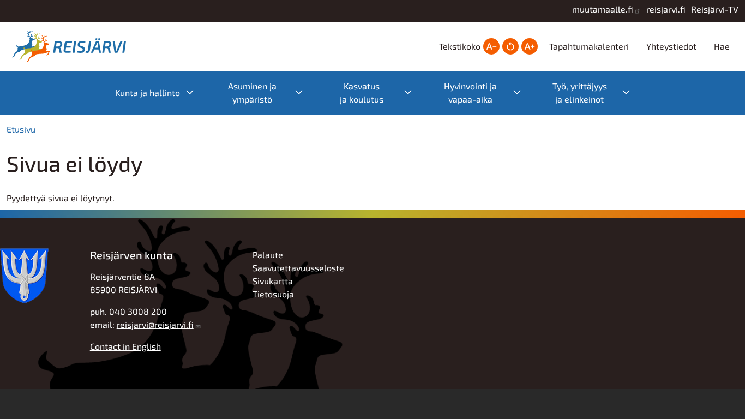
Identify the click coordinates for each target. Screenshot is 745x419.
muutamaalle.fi (602, 9)
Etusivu (21, 129)
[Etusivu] (72, 46)
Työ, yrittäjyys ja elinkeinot (596, 92)
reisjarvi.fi (666, 9)
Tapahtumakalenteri (589, 46)
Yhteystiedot (671, 46)
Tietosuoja (273, 294)
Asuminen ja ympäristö (271, 92)
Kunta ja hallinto (160, 92)
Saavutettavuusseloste (298, 267)
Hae (722, 46)
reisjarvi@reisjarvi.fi (155, 324)
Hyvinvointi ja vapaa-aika (488, 92)
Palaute (268, 254)
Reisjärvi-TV (714, 9)
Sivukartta (273, 281)
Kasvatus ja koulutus (381, 92)
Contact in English (125, 346)
